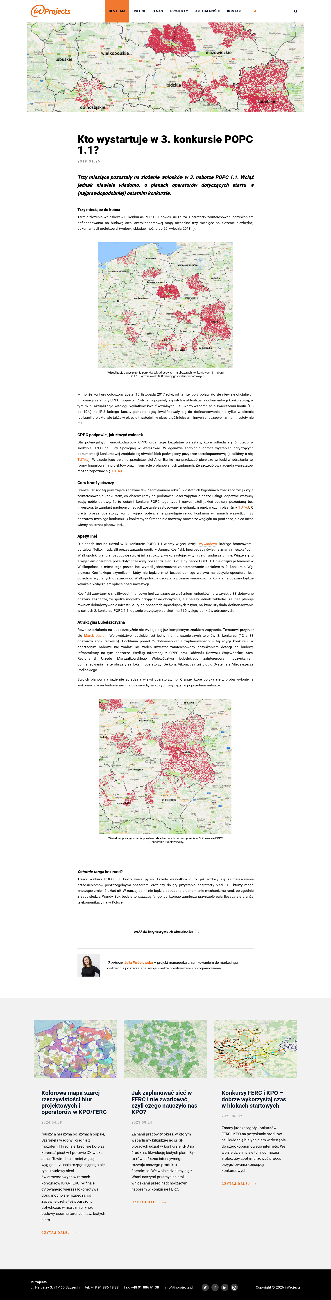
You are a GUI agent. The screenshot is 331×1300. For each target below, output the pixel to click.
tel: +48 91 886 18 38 (102, 1287)
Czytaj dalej (55, 1233)
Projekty (179, 11)
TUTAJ (82, 459)
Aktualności (207, 11)
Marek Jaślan (95, 635)
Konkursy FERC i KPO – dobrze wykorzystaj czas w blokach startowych (254, 1099)
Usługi (138, 11)
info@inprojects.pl (178, 1287)
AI (256, 11)
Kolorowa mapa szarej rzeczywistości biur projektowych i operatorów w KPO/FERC (74, 1102)
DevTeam (117, 11)
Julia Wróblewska (138, 962)
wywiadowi (208, 544)
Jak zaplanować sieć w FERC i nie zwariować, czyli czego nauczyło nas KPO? (164, 1102)
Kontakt (235, 11)
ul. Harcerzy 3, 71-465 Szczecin (55, 1287)
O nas (157, 11)
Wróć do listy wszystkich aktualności (163, 932)
